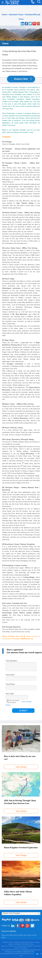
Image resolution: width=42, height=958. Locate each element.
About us (4, 946)
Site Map (24, 948)
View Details (21, 767)
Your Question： (12, 661)
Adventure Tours (16, 15)
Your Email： (11, 684)
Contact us (12, 946)
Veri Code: (10, 694)
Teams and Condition (25, 946)
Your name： (11, 675)
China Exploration (12, 2)
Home (4, 15)
